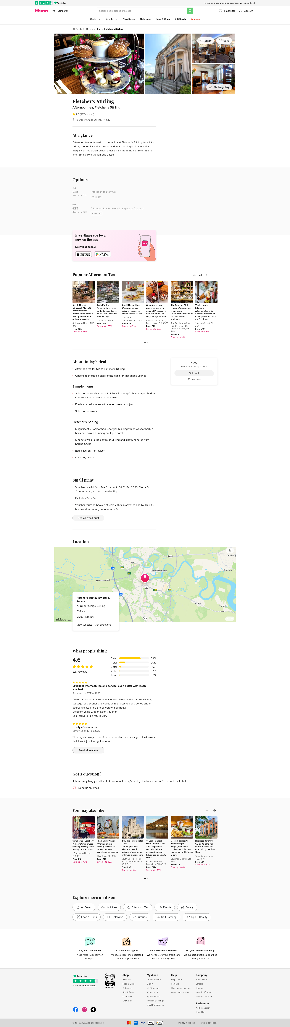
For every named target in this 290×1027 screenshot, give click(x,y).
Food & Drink (163, 19)
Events (109, 19)
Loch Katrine (103, 305)
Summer (195, 19)
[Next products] (214, 275)
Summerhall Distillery (82, 840)
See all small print (88, 518)
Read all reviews (88, 750)
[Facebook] (75, 1012)
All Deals (77, 29)
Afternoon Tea (92, 29)
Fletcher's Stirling (114, 369)
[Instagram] (84, 1012)
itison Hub (200, 1012)
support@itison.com (180, 992)
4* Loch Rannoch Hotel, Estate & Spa (155, 842)
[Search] (190, 11)
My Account (152, 992)
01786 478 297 (85, 617)
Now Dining (129, 19)
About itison (201, 979)
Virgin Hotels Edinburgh (201, 306)
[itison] (41, 10)
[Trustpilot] (60, 2)
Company (201, 975)
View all (197, 275)
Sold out (194, 115)
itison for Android (204, 996)
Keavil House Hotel (131, 305)
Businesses (203, 1003)
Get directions (103, 624)
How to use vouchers (181, 988)
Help (174, 975)
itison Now (127, 996)
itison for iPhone (203, 992)
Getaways (145, 19)
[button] (145, 342)
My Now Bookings (155, 1000)
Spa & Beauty (128, 992)
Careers (199, 983)
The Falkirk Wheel (106, 840)
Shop (125, 975)
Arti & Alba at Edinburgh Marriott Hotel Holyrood (81, 308)
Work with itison (203, 1007)
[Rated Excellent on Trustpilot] (44, 3)
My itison (152, 975)
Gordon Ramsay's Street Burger (179, 842)
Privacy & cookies (186, 1022)
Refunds (175, 983)
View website (84, 624)
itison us (199, 988)
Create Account (154, 979)
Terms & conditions (209, 1022)
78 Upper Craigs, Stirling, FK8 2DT (94, 119)
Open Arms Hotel (154, 305)
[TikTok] (93, 1012)
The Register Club (179, 305)
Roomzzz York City (204, 840)
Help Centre (176, 979)
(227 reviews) (87, 114)
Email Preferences (155, 1004)
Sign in (150, 983)
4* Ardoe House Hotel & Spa (132, 842)
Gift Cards (180, 19)
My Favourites (153, 996)
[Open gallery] (145, 64)
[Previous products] (207, 275)
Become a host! (247, 2)
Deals (93, 19)
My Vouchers (153, 988)
